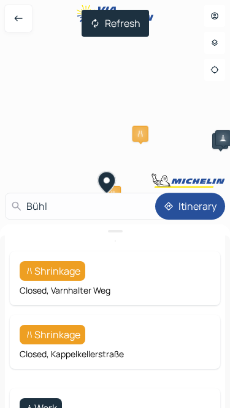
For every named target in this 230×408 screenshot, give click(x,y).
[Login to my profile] (214, 16)
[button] (140, 134)
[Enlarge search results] (115, 231)
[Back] (18, 18)
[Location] (214, 70)
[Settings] (214, 43)
